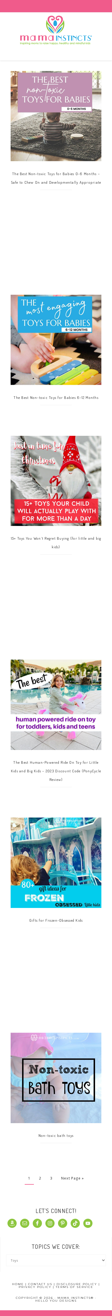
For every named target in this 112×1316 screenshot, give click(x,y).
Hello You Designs (56, 1301)
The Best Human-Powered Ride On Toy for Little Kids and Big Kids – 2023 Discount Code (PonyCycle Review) (56, 771)
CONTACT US (40, 1284)
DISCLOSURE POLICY (77, 1284)
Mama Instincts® (56, 37)
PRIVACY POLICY (35, 1287)
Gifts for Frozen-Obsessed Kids (56, 920)
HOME (18, 1284)
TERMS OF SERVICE (74, 1287)
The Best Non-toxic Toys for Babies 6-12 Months (56, 397)
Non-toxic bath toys (56, 1135)
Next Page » (72, 1178)
